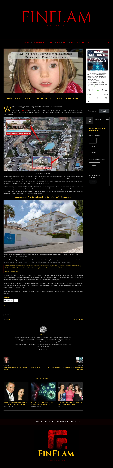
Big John (7, 319)
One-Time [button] (89, 120)
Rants (65, 42)
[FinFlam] (56, 20)
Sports (51, 42)
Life (58, 42)
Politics (27, 42)
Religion (74, 42)
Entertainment (39, 42)
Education (85, 42)
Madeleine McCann (9, 315)
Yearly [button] (107, 119)
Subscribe (104, 111)
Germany (25, 110)
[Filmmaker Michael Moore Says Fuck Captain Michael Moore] (7, 360)
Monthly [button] (98, 119)
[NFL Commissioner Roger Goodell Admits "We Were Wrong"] (79, 360)
